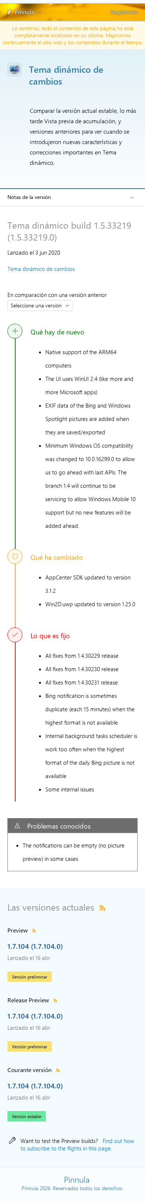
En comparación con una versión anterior (58, 294)
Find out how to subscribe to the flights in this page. (77, 1144)
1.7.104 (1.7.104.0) (35, 946)
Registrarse (124, 12)
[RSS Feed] (102, 907)
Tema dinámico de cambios (41, 268)
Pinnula (24, 12)
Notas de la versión (29, 196)
